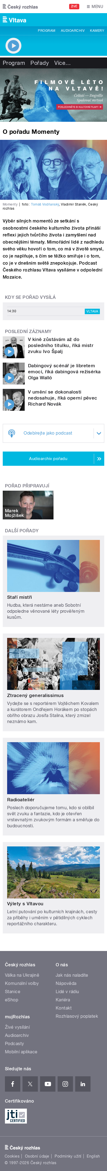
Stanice (12, 991)
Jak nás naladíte (72, 975)
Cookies (12, 1156)
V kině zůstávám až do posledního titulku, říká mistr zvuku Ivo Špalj (60, 345)
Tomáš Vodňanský (45, 204)
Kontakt (64, 1008)
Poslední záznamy (28, 331)
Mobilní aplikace (21, 1051)
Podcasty (14, 1043)
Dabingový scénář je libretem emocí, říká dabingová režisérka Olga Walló (64, 371)
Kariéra (63, 999)
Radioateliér (21, 799)
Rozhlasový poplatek (77, 1016)
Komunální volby (22, 983)
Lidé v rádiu (67, 991)
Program (46, 31)
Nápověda (66, 983)
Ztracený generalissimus (35, 695)
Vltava (92, 311)
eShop (11, 999)
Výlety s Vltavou (25, 903)
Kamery (97, 31)
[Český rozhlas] (20, 6)
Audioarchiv (73, 31)
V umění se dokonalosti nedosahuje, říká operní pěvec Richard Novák (62, 398)
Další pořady (22, 530)
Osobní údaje (37, 1156)
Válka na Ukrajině (22, 975)
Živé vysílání (17, 1027)
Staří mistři (19, 597)
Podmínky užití (68, 1156)
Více (62, 63)
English (93, 1156)
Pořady (39, 63)
